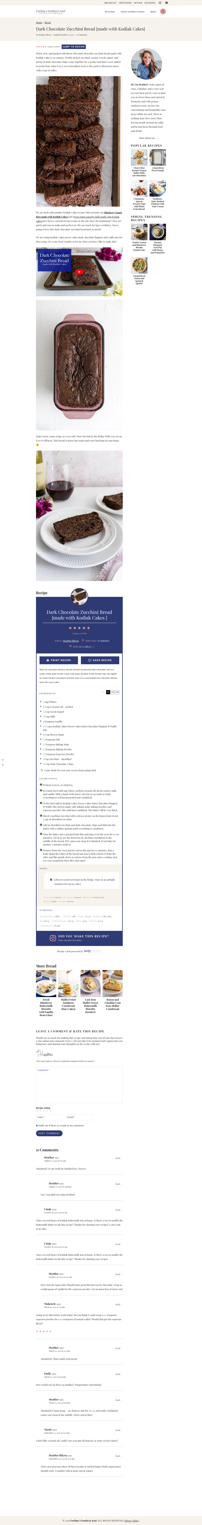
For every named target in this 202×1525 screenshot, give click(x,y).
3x (117, 692)
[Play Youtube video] (79, 271)
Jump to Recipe (74, 46)
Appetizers (125, 3)
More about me (147, 137)
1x (108, 692)
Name (41, 1117)
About (153, 11)
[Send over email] (2, 760)
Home (39, 22)
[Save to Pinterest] (2, 765)
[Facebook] (166, 2)
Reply (118, 1158)
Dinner (138, 3)
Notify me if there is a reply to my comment (61, 1125)
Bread (48, 22)
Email (71, 1117)
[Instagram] (160, 2)
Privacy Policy (131, 1520)
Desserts (150, 3)
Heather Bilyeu (44, 35)
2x (112, 692)
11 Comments (81, 35)
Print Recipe (60, 660)
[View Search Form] (163, 12)
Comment (43, 1069)
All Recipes (110, 11)
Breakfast (110, 3)
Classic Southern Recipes (132, 11)
